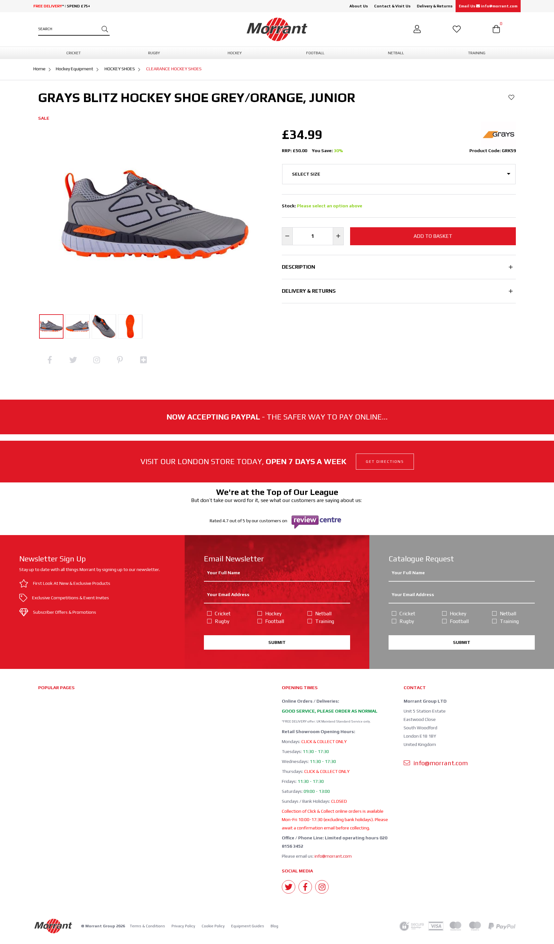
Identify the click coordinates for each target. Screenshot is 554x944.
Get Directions (385, 461)
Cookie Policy (213, 926)
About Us (358, 6)
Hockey (273, 614)
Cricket (223, 614)
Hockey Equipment (74, 68)
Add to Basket (433, 236)
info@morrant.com (333, 856)
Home (39, 68)
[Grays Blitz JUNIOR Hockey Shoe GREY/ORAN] (51, 326)
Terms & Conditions (147, 926)
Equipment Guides (247, 926)
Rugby (222, 621)
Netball (323, 614)
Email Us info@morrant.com (488, 6)
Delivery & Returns (434, 6)
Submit (277, 642)
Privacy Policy (183, 926)
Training (324, 621)
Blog (274, 926)
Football (274, 621)
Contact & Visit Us (392, 6)
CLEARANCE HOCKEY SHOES (174, 68)
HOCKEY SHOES (120, 68)
